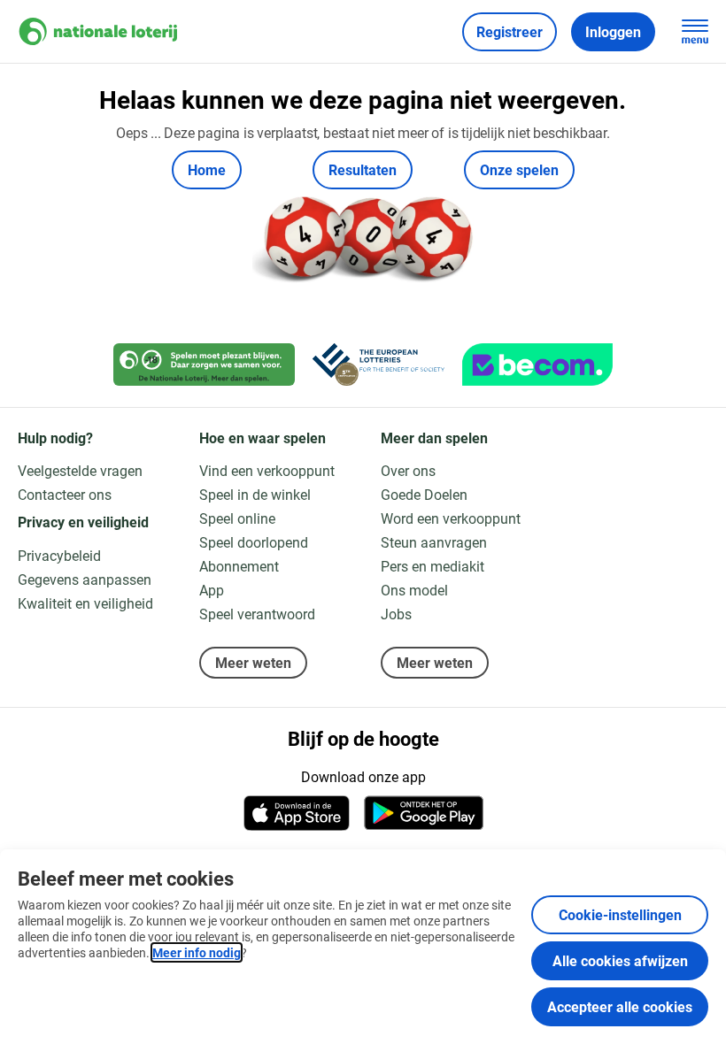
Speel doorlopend (253, 542)
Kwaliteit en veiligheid (85, 603)
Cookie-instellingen (620, 914)
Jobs (396, 613)
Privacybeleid (59, 555)
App (211, 589)
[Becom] (537, 364)
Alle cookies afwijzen (620, 960)
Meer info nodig (196, 952)
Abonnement (239, 566)
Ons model (414, 589)
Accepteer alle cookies (619, 1006)
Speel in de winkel (255, 494)
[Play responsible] (204, 364)
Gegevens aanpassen (84, 579)
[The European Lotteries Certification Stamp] (378, 364)
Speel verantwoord (257, 613)
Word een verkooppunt (451, 518)
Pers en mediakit (432, 566)
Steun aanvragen (434, 542)
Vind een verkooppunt (267, 470)
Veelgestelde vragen (80, 470)
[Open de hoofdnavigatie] (695, 32)
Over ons (408, 470)
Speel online (237, 518)
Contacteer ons (65, 494)
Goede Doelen (424, 494)
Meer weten (253, 662)
